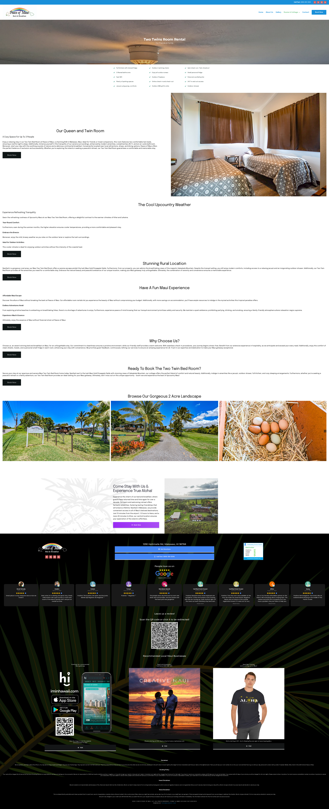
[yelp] (325, 2)
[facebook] (315, 2)
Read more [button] (200, 603)
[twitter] (318, 2)
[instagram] (321, 2)
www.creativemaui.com (177, 741)
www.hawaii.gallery (265, 741)
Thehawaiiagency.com (168, 803)
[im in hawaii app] (80, 669)
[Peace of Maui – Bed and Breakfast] (20, 5)
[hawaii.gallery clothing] (248, 669)
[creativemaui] (164, 669)
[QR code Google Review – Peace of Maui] (164, 623)
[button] (4, 431)
